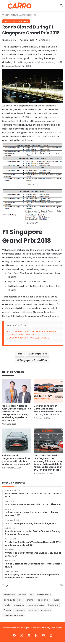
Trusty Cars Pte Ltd (53, 627)
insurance (19, 605)
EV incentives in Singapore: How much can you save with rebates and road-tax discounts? (16, 460)
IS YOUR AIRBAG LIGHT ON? (21, 335)
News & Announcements (24, 14)
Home (7, 14)
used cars (46, 610)
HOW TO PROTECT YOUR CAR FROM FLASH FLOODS (31, 331)
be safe (22, 594)
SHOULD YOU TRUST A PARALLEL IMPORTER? (29, 338)
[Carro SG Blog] (20, 5)
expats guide (43, 600)
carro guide (9, 600)
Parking (7, 610)
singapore (19, 610)
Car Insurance (44, 594)
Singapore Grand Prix (33, 360)
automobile (9, 594)
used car (33, 610)
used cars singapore (13, 615)
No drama (53, 605)
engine (30, 600)
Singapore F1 (39, 353)
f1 (21, 353)
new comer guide (36, 605)
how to (7, 605)
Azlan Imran (10, 40)
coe (21, 600)
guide (56, 600)
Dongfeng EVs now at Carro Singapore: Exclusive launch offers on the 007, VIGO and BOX (48, 410)
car (31, 594)
